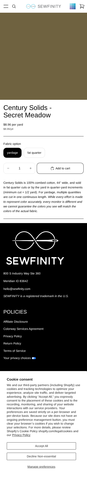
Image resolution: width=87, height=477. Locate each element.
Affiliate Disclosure (15, 321)
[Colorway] (72, 6)
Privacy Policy (21, 435)
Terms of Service (14, 350)
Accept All (41, 446)
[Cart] (82, 6)
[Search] (14, 6)
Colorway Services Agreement (23, 328)
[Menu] (6, 6)
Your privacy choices (17, 358)
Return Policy (12, 343)
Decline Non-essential (41, 456)
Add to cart (63, 168)
